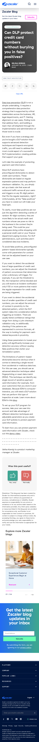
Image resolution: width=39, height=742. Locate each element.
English (30, 697)
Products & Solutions (12, 27)
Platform (6, 665)
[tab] (29, 4)
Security (20, 726)
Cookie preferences (31, 726)
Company (5, 670)
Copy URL (19, 94)
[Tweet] (19, 86)
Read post (12, 585)
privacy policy (25, 647)
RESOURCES (6, 681)
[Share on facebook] (12, 86)
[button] (13, 477)
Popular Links (8, 676)
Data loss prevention (11, 102)
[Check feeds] (33, 86)
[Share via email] (5, 86)
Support (5, 687)
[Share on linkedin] (26, 86)
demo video (14, 433)
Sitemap (4, 726)
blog (15, 400)
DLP (23, 102)
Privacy (10, 726)
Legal (15, 726)
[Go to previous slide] (32, 594)
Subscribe (19, 639)
